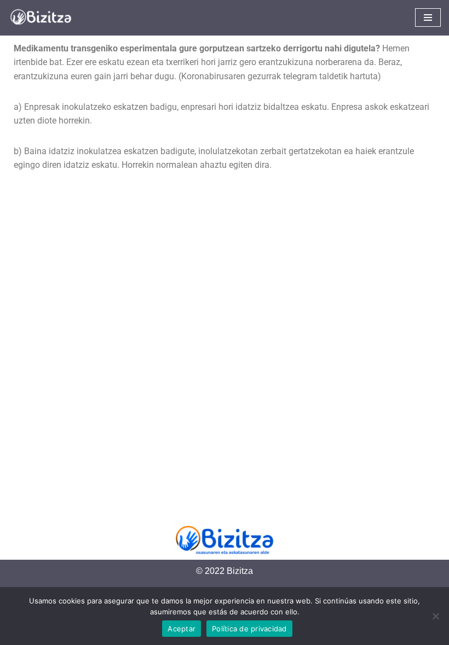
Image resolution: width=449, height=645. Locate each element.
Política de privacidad (249, 628)
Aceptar (181, 628)
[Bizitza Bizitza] (43, 18)
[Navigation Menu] (428, 17)
